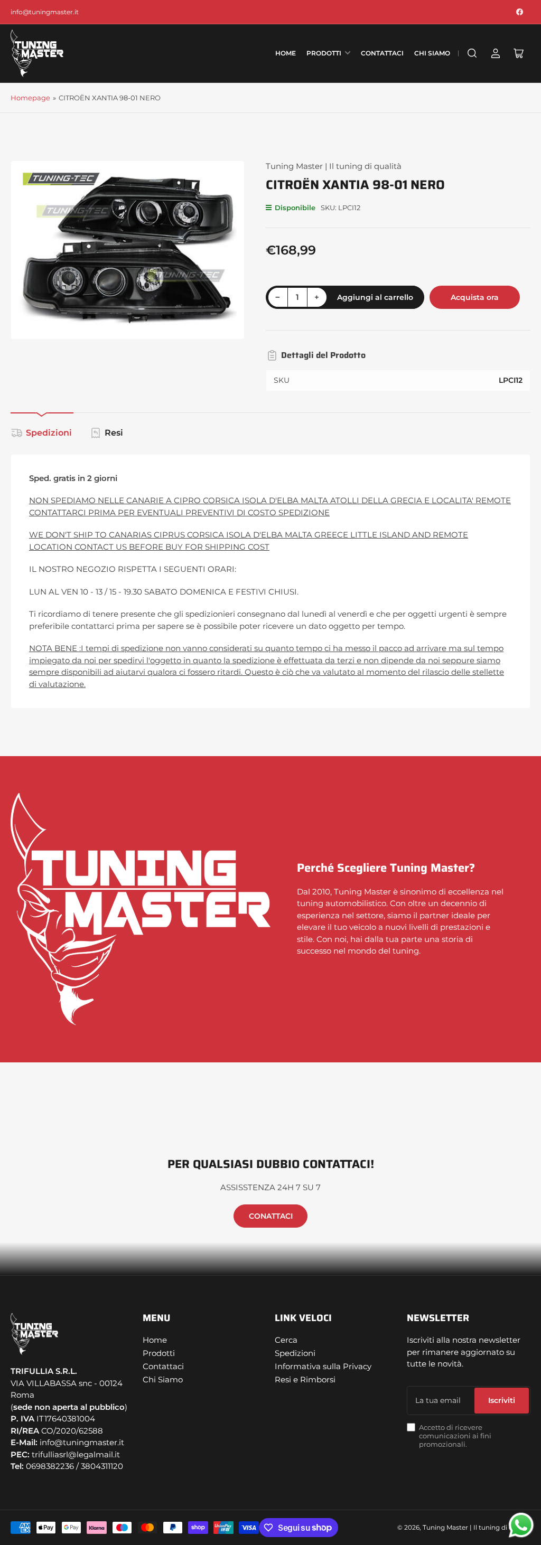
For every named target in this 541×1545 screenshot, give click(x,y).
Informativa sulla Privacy (323, 1366)
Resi (114, 433)
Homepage (30, 97)
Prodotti (323, 53)
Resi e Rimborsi (305, 1379)
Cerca (286, 1340)
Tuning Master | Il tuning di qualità (334, 166)
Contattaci (382, 53)
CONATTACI (271, 1216)
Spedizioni (49, 433)
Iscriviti (501, 1400)
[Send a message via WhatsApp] (521, 1525)
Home (285, 53)
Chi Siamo (432, 53)
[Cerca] (472, 53)
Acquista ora (475, 297)
